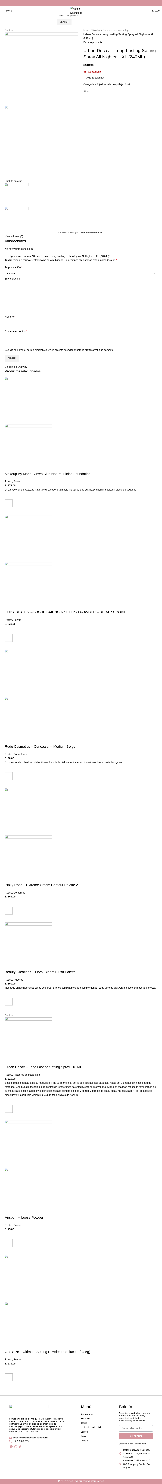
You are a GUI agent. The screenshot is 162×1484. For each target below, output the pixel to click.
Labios (84, 1431)
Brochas (85, 1418)
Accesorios (87, 1414)
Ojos (83, 1436)
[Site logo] (81, 10)
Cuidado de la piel (91, 1427)
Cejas (84, 1423)
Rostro (84, 1440)
